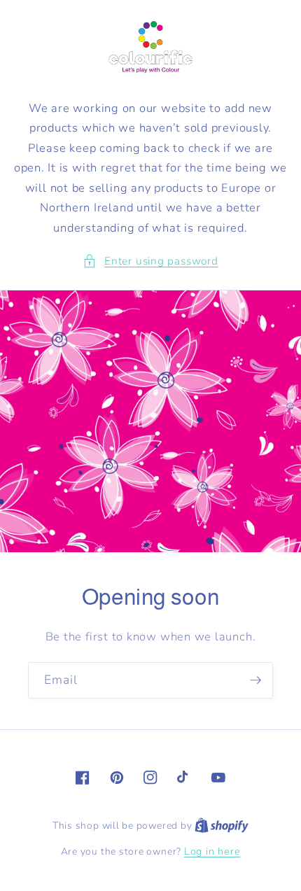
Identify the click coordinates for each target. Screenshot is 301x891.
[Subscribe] (255, 680)
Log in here (212, 851)
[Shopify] (221, 825)
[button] (150, 261)
